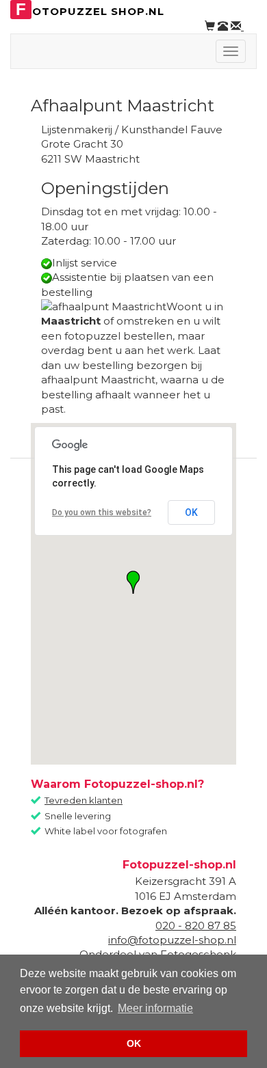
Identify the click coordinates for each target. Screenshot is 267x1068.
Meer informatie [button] (155, 1008)
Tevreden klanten (83, 800)
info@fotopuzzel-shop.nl (172, 939)
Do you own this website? (101, 512)
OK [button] (134, 1043)
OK (191, 512)
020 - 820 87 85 (195, 925)
